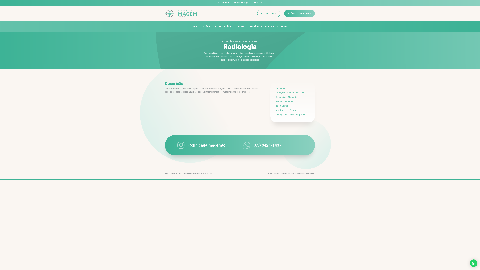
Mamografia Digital (285, 101)
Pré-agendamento (299, 13)
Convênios (255, 27)
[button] (474, 263)
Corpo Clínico (224, 27)
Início (196, 27)
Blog (284, 27)
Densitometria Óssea (286, 110)
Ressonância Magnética (287, 97)
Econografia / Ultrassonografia (290, 115)
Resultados (268, 13)
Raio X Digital (282, 106)
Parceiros (271, 27)
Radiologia (280, 88)
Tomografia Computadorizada (290, 93)
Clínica (207, 27)
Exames (241, 27)
